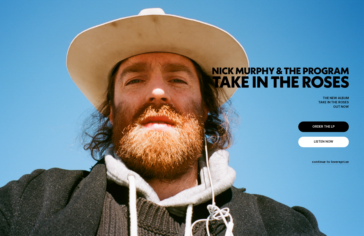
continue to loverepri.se (330, 162)
